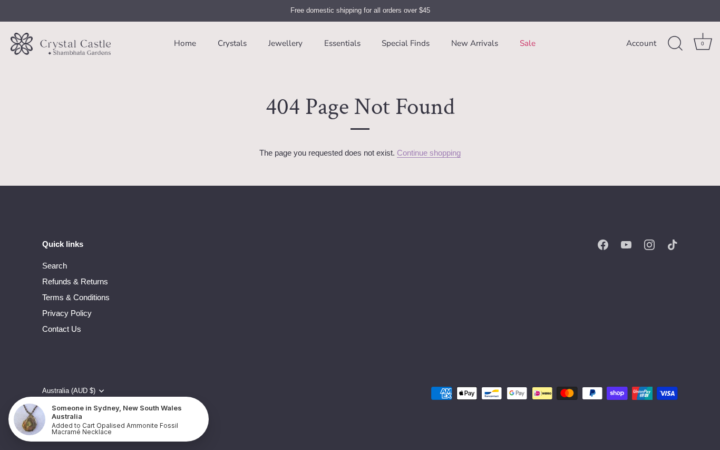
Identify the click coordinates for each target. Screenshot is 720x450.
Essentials (342, 43)
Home (185, 43)
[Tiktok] (672, 244)
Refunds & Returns (75, 281)
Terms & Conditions (76, 297)
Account (641, 43)
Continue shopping (429, 152)
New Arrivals (474, 43)
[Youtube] (626, 244)
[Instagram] (649, 244)
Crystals (232, 43)
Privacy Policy (67, 313)
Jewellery (285, 43)
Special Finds (406, 43)
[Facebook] (603, 244)
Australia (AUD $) (68, 391)
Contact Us (61, 328)
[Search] (675, 43)
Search (54, 265)
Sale (528, 43)
